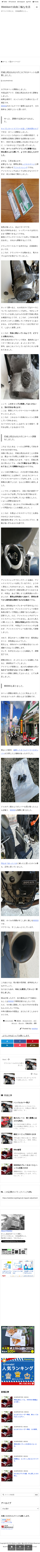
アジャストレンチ (20, 167)
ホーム (5, 61)
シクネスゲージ (28, 164)
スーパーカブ (16, 61)
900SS (4, 106)
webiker (35, 1029)
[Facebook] (20, 1041)
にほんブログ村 (6, 1522)
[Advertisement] (20, 36)
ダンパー (21, 1023)
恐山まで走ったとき (9, 863)
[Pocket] (20, 1045)
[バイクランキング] (7, 1526)
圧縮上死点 (29, 1023)
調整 (35, 1023)
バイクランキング (7, 1529)
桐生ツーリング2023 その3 (25, 1134)
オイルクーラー (27, 1021)
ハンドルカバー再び (22, 1102)
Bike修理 (17, 1150)
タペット (14, 1023)
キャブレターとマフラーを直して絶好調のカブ (19, 128)
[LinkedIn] (7, 1045)
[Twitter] (7, 1041)
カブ (35, 1021)
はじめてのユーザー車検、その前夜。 (26, 1429)
